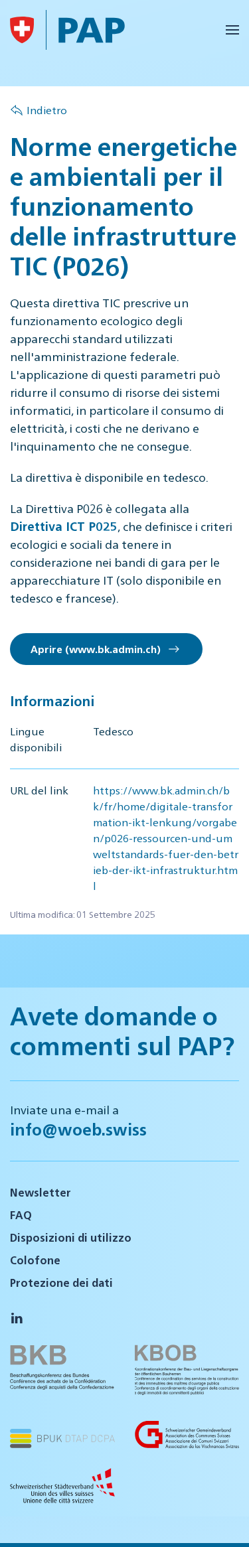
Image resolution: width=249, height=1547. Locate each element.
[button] (232, 30)
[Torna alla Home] (22, 30)
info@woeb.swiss (78, 1129)
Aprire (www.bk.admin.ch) (98, 648)
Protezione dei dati (61, 1282)
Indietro (47, 110)
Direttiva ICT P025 (64, 526)
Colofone (35, 1260)
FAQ (21, 1215)
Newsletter (40, 1192)
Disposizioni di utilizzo (70, 1237)
